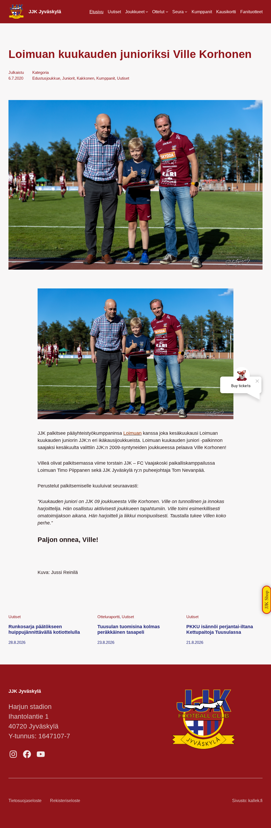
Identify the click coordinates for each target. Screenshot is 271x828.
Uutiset (123, 78)
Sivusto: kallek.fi (247, 800)
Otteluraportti (108, 617)
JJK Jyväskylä (45, 11)
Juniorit (68, 78)
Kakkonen (85, 78)
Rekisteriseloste (65, 800)
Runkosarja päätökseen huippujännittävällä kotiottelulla (44, 629)
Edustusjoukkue (46, 78)
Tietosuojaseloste (25, 800)
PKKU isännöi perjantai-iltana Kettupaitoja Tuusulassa (219, 629)
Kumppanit (105, 78)
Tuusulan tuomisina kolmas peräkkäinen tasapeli (128, 629)
